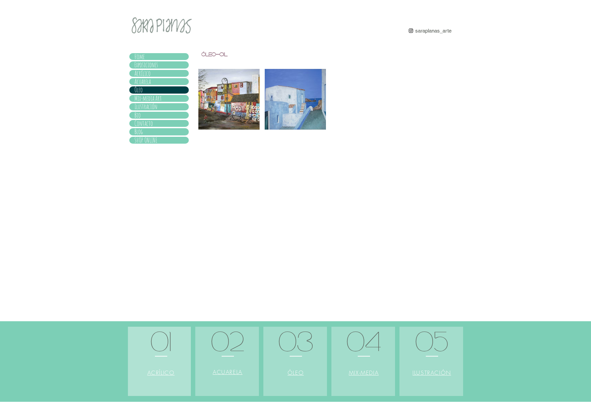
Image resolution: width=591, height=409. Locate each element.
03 (295, 340)
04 (363, 340)
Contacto (143, 123)
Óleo (138, 89)
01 (161, 340)
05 (431, 340)
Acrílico (142, 73)
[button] (229, 99)
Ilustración (145, 106)
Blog (138, 131)
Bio (137, 115)
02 (227, 340)
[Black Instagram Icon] (411, 31)
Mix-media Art (148, 98)
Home (139, 56)
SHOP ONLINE (145, 140)
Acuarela (142, 81)
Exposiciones (146, 64)
